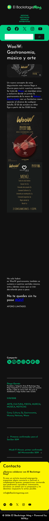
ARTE (9, 404)
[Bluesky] (28, 362)
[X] (9, 362)
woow (26, 416)
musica (10, 416)
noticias (18, 416)
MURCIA (36, 404)
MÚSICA (11, 407)
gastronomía (30, 413)
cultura (16, 413)
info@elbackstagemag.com (15, 493)
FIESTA (27, 404)
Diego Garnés (13, 384)
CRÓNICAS (24, 20)
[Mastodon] (33, 362)
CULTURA (18, 404)
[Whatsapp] (37, 362)
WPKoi (24, 519)
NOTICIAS (21, 407)
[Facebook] (14, 362)
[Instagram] (23, 362)
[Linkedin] (19, 362)
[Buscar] (39, 36)
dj (22, 413)
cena (9, 413)
